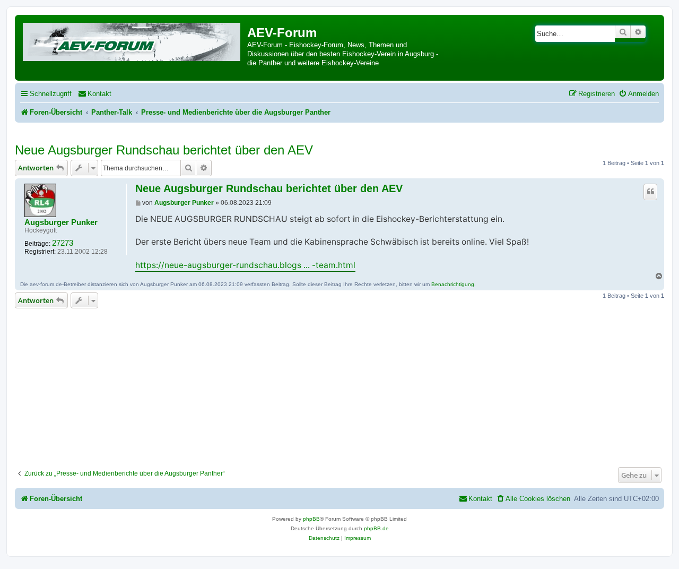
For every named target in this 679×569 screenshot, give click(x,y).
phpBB (311, 519)
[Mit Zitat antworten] (650, 192)
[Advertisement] (339, 385)
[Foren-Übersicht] (132, 40)
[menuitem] (94, 93)
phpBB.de (376, 528)
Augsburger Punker (61, 222)
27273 (62, 243)
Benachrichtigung (452, 284)
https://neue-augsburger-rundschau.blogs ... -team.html (245, 265)
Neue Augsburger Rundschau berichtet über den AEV (164, 150)
